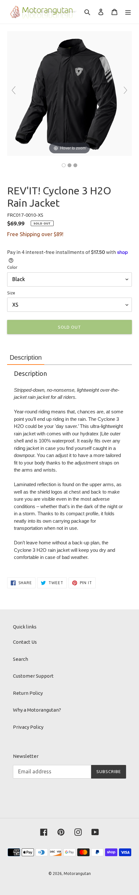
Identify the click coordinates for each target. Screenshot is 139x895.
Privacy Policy (28, 727)
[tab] (25, 357)
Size (11, 292)
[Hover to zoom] (69, 93)
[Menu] (128, 12)
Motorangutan (77, 873)
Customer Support (33, 676)
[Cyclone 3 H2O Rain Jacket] (64, 165)
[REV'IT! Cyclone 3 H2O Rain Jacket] (69, 165)
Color (12, 267)
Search (20, 659)
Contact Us (25, 642)
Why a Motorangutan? (37, 710)
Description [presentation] (26, 357)
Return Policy (28, 693)
